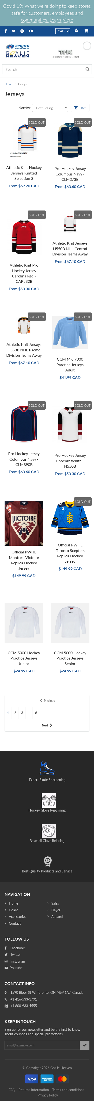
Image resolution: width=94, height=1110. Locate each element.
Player (55, 910)
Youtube (15, 968)
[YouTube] (31, 31)
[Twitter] (13, 31)
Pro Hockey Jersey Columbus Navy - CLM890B (24, 459)
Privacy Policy (48, 1095)
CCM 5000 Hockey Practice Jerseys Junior (24, 658)
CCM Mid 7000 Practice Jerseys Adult (70, 364)
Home (8, 84)
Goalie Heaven (61, 1068)
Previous (49, 701)
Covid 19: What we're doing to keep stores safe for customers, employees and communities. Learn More (47, 12)
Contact (15, 923)
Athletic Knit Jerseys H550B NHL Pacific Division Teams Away (24, 349)
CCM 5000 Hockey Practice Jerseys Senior (70, 658)
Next (45, 725)
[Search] (87, 69)
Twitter (15, 954)
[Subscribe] (84, 1045)
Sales (55, 903)
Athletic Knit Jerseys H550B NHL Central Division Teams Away (70, 248)
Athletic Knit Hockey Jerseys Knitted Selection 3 (24, 173)
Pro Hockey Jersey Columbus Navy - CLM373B (70, 173)
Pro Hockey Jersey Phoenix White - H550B (70, 460)
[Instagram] (22, 31)
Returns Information (34, 1090)
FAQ (12, 1090)
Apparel (57, 916)
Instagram (17, 961)
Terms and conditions (68, 1090)
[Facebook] (6, 31)
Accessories (17, 916)
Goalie (13, 910)
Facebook (17, 948)
